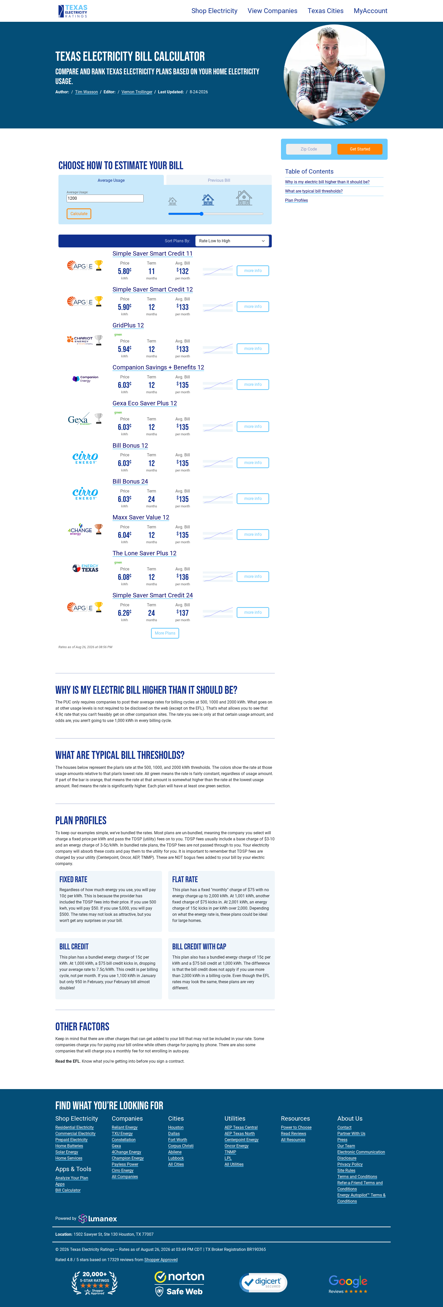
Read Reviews (293, 1133)
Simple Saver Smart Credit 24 (153, 595)
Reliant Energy (125, 1127)
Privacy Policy (350, 1164)
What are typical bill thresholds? (314, 191)
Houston (176, 1127)
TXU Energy (122, 1133)
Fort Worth (177, 1139)
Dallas (174, 1133)
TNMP (230, 1152)
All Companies (125, 1176)
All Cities (176, 1164)
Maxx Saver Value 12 (141, 517)
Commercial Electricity (75, 1133)
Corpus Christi (181, 1145)
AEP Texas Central (241, 1127)
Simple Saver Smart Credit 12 (153, 289)
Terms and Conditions (357, 1176)
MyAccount (371, 11)
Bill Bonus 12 (130, 445)
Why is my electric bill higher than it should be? (327, 182)
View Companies (272, 11)
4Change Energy (126, 1152)
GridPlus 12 (128, 325)
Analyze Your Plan (71, 1177)
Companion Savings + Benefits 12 (158, 367)
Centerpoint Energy (242, 1139)
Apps (60, 1184)
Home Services (68, 1158)
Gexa (116, 1145)
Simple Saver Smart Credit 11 (153, 253)
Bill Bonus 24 (130, 481)
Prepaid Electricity (71, 1139)
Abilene (175, 1152)
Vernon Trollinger (137, 91)
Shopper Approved (161, 1259)
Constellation (124, 1139)
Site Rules (346, 1170)
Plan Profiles (296, 200)
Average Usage (111, 180)
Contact (344, 1127)
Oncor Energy (237, 1145)
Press (342, 1139)
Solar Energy (66, 1152)
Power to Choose (296, 1127)
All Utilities (234, 1164)
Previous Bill (219, 180)
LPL (228, 1158)
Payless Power (125, 1164)
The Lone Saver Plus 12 (144, 553)
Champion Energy (128, 1158)
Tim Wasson (86, 91)
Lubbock (176, 1158)
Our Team (346, 1145)
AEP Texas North (240, 1133)
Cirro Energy (123, 1170)
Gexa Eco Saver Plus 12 (145, 403)
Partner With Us (351, 1133)
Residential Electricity (74, 1127)
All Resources (293, 1139)
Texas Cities (326, 11)
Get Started (360, 149)
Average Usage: (77, 192)
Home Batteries (69, 1145)
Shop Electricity (214, 11)
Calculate (79, 213)
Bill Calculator (67, 1190)
